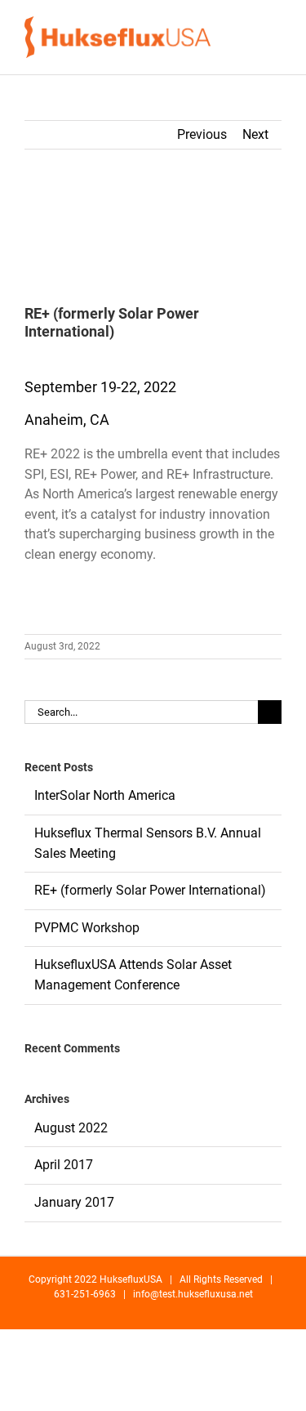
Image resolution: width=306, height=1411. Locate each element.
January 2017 (74, 1202)
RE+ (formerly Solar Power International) (150, 890)
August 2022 (71, 1128)
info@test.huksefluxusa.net (193, 1294)
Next (255, 134)
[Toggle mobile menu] (275, 37)
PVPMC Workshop (87, 927)
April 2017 (63, 1164)
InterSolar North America (104, 795)
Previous (202, 134)
